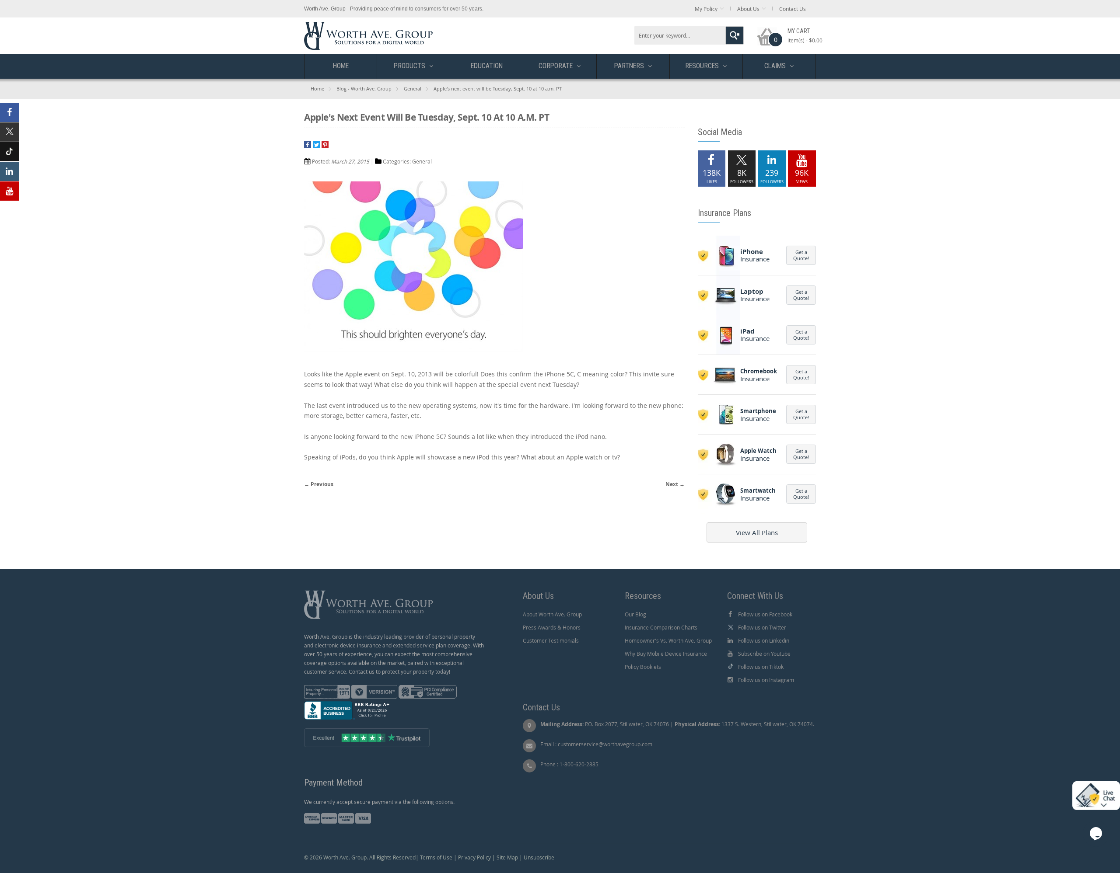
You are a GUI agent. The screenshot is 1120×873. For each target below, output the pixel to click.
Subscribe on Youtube (764, 653)
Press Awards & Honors (552, 627)
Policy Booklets (643, 666)
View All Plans (757, 532)
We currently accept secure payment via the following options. (379, 801)
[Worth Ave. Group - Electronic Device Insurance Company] (368, 26)
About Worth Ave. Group (552, 614)
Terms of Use (436, 857)
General (412, 88)
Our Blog (635, 614)
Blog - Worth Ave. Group (364, 88)
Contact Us (792, 8)
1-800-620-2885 (579, 764)
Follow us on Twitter (762, 627)
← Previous (318, 484)
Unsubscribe (539, 857)
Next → (675, 484)
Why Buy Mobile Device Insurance (666, 653)
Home (317, 88)
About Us (748, 8)
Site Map (507, 857)
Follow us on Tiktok (761, 666)
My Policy (706, 8)
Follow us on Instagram (766, 679)
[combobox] (689, 35)
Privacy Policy (474, 857)
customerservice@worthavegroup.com (605, 744)
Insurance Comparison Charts (661, 627)
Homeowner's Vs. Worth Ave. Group (668, 640)
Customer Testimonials (551, 640)
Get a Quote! (801, 255)
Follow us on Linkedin (763, 640)
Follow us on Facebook (765, 614)
